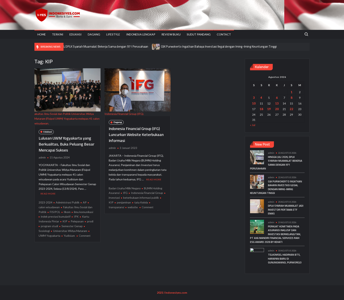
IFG (125, 192)
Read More (48, 193)
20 (277, 109)
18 (261, 109)
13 (277, 103)
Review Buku (171, 34)
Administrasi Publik (67, 202)
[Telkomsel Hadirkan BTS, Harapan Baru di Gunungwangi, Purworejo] (257, 254)
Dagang (94, 34)
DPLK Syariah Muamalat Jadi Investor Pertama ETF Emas (285, 209)
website (133, 207)
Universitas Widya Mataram (70, 231)
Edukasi (75, 34)
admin (42, 157)
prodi (90, 221)
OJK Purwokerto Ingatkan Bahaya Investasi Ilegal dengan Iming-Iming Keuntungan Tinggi (219, 46)
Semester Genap (72, 226)
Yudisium (69, 235)
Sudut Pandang (199, 34)
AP (85, 202)
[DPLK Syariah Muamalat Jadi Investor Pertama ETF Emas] (257, 205)
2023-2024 (45, 202)
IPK (76, 216)
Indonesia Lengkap (140, 34)
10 (254, 103)
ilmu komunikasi (83, 212)
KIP (65, 221)
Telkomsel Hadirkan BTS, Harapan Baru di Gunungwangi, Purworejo (285, 258)
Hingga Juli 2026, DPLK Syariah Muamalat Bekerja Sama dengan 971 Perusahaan (96, 46)
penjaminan (124, 202)
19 (269, 109)
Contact (224, 34)
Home (41, 34)
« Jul (252, 125)
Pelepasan (77, 221)
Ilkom (67, 212)
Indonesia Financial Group (147, 192)
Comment (84, 235)
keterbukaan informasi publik (141, 197)
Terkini (57, 34)
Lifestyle (113, 34)
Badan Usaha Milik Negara (125, 188)
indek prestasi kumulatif (55, 216)
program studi (49, 226)
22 (291, 109)
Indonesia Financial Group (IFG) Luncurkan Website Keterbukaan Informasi (136, 134)
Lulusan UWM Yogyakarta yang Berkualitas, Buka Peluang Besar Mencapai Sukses (66, 144)
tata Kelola (141, 202)
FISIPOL (55, 212)
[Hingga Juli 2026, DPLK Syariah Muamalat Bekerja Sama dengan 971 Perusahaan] (257, 157)
